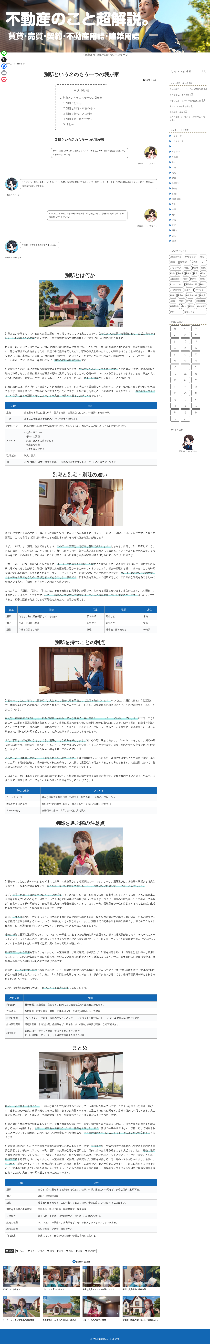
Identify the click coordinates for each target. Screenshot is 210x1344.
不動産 (106, 1282)
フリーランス (18, 1282)
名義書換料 (56, 1313)
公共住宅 (98, 1313)
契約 (65, 1313)
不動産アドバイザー (188, 451)
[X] (4, 59)
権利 (7, 1313)
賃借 (21, 1313)
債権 (127, 1313)
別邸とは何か (74, 103)
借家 (146, 1282)
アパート (88, 1282)
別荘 (71, 1251)
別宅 (61, 1251)
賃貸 (11, 1251)
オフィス (8, 1282)
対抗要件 (135, 1313)
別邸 (80, 1251)
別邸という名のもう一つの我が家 (82, 97)
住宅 (52, 1251)
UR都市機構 (88, 1313)
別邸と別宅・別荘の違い (80, 108)
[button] (204, 71)
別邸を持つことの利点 (79, 113)
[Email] (4, 73)
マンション (97, 1282)
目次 (77, 90)
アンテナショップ (50, 1282)
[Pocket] (4, 79)
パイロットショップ (63, 1282)
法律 (143, 1313)
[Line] (4, 53)
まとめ (70, 124)
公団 (107, 1313)
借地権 (47, 1313)
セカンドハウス (37, 1251)
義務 (14, 1313)
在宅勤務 (28, 1282)
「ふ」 (22, 1251)
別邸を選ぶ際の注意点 (79, 118)
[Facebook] (4, 66)
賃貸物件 (92, 1251)
